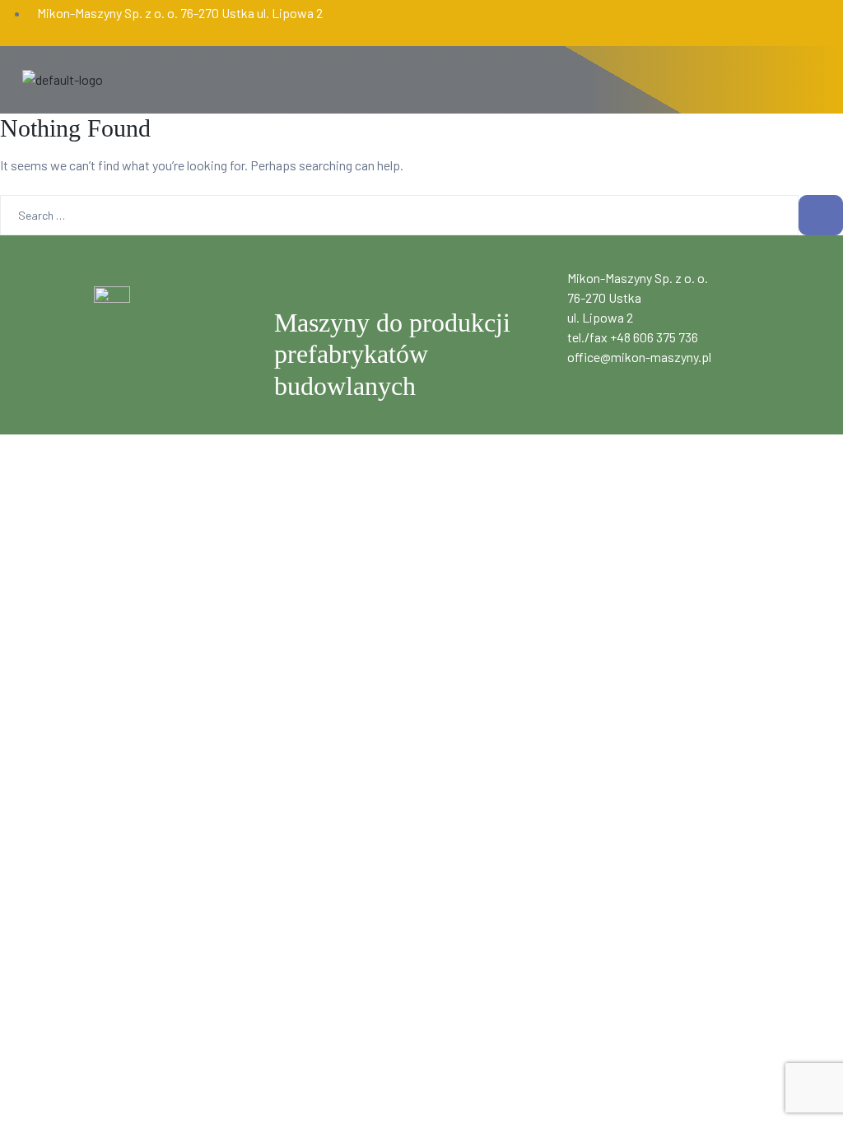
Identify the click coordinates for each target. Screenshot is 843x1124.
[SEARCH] (821, 215)
